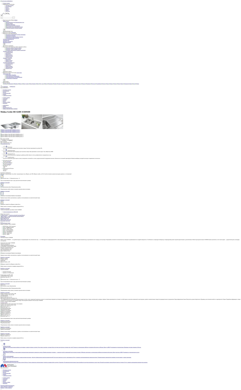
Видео (4, 101)
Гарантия (7, 8)
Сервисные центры (7, 95)
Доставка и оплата (9, 5)
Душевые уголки (7, 58)
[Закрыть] (2, 15)
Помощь (5, 99)
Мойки (15, 20)
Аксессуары (19, 72)
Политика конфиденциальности (7, 385)
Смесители (13, 32)
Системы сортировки (8, 39)
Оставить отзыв (4, 302)
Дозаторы (6, 40)
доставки (9, 161)
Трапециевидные (9, 55)
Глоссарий (5, 98)
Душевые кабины (8, 51)
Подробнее (3, 236)
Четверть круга (9, 57)
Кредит (7, 7)
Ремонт (7, 9)
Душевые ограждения (8, 62)
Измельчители (7, 42)
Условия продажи (7, 93)
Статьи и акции (6, 3)
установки (9, 163)
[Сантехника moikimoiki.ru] (6, 1)
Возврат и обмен (6, 102)
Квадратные (8, 53)
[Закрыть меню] (4, 30)
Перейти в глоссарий (5, 182)
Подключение (8, 6)
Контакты (8, 11)
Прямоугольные (9, 54)
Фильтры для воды (8, 41)
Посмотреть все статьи (5, 223)
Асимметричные (9, 52)
